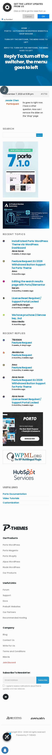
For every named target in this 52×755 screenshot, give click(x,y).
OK (43, 16)
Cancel (28, 16)
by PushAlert (8, 19)
